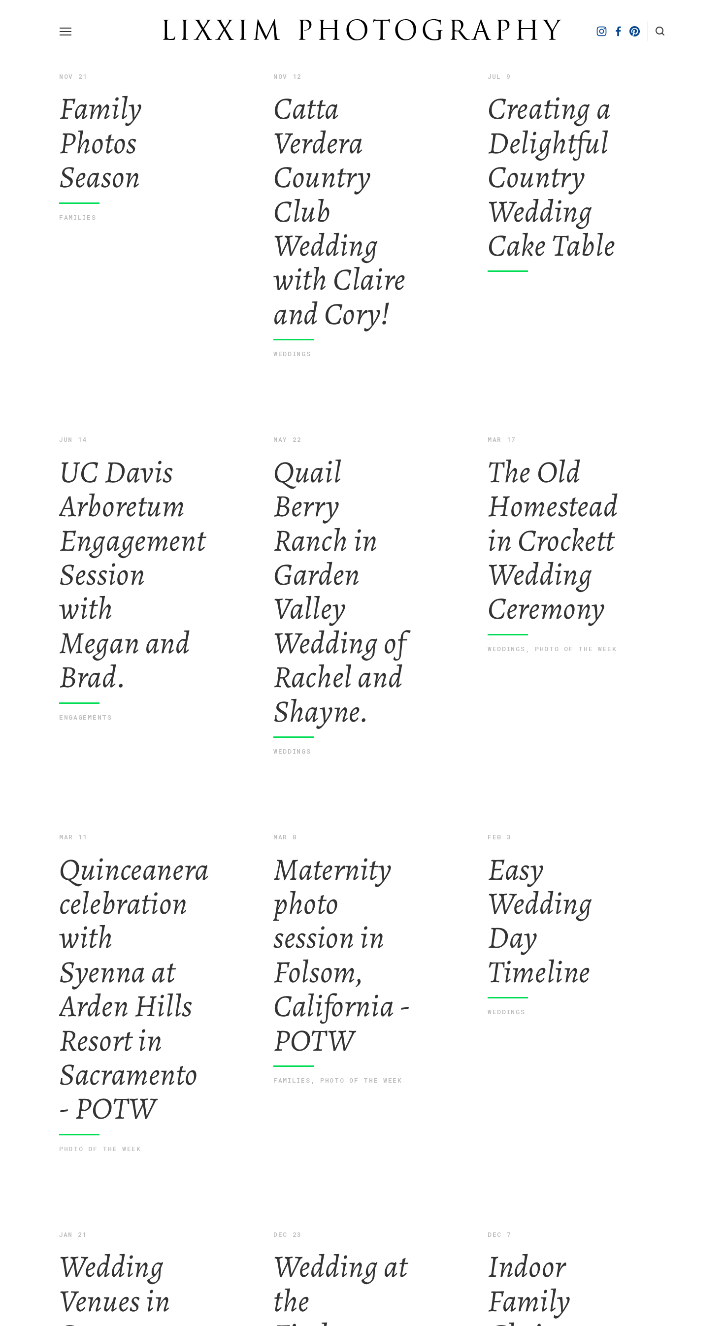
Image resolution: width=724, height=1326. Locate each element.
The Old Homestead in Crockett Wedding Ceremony (553, 529)
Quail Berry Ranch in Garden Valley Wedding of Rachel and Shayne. (339, 581)
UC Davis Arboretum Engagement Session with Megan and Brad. (128, 563)
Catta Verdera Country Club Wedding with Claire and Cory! (339, 200)
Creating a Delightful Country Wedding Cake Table (551, 166)
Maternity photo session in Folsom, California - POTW (341, 944)
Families (78, 217)
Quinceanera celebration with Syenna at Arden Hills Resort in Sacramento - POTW (128, 978)
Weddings (292, 353)
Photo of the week (576, 648)
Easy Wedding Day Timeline (540, 909)
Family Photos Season (100, 132)
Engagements (85, 717)
